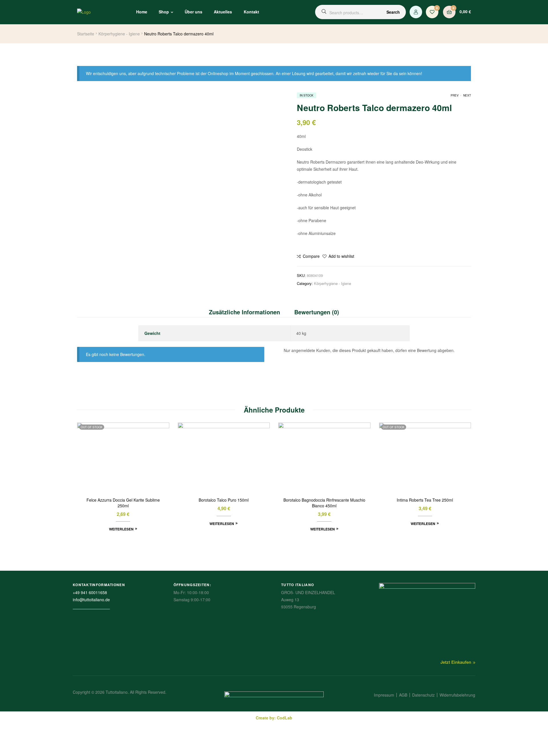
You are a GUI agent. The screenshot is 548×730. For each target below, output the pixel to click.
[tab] (248, 312)
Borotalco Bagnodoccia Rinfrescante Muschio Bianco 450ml (324, 502)
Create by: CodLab (274, 718)
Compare (311, 256)
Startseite (85, 34)
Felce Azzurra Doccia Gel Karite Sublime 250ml (123, 502)
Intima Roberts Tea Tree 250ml (425, 500)
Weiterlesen (121, 529)
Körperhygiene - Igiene (119, 34)
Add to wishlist (341, 256)
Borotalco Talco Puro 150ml (224, 500)
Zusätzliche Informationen (244, 312)
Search (393, 12)
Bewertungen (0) (316, 312)
